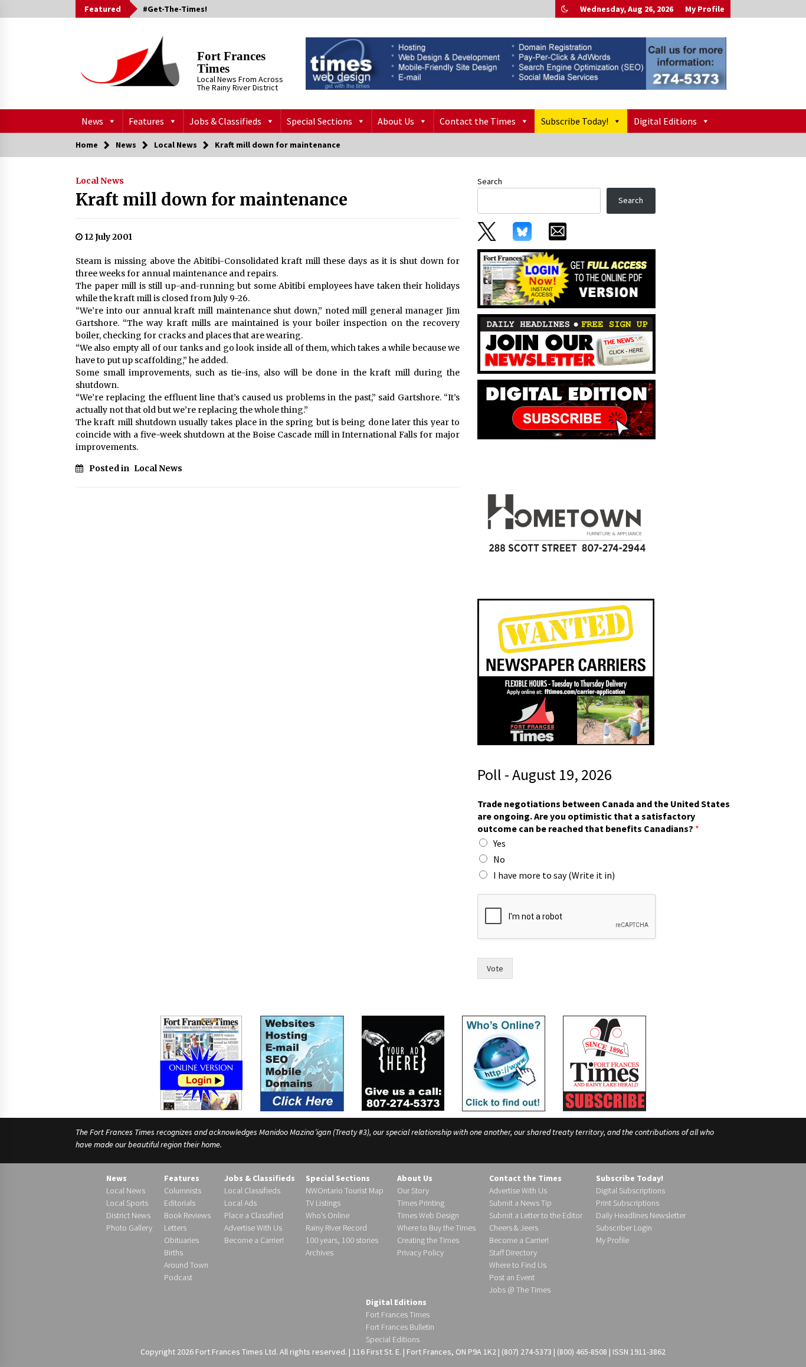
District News (128, 1215)
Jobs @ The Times (520, 1289)
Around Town (186, 1265)
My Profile (705, 9)
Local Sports (127, 1203)
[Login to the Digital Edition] (201, 1061)
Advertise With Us (253, 1227)
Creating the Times (428, 1240)
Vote (495, 968)
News (92, 121)
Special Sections (319, 121)
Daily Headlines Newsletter (641, 1215)
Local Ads (240, 1203)
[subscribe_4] (566, 343)
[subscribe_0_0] (566, 277)
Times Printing (420, 1203)
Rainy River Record (336, 1227)
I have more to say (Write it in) (554, 875)
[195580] (565, 518)
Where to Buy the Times (436, 1227)
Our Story (413, 1190)
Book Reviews (187, 1215)
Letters (175, 1227)
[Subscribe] (604, 1063)
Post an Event (512, 1277)
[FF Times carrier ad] (565, 671)
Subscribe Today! (574, 121)
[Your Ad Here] (403, 1063)
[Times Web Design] (302, 1062)
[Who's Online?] (503, 1062)
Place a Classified (253, 1215)
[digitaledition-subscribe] (566, 408)
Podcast (178, 1277)
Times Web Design (428, 1215)
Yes (499, 843)
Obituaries (181, 1240)
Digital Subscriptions (630, 1190)
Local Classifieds (252, 1190)
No (499, 859)
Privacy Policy (420, 1252)
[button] (564, 9)
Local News (100, 180)
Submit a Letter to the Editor (535, 1215)
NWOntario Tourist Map (345, 1190)
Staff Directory (513, 1252)
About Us (396, 121)
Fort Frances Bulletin (400, 1327)
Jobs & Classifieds (225, 121)
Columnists (182, 1190)
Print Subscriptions (627, 1203)
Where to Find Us (517, 1265)
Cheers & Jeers (513, 1227)
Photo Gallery (129, 1227)
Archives (319, 1252)
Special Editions (393, 1339)
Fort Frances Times (231, 62)
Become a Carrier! (254, 1240)
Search (489, 181)
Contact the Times (478, 121)
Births (173, 1252)
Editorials (179, 1203)
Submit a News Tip (520, 1203)
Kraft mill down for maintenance (212, 199)
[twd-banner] (516, 63)
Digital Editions (665, 121)
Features (146, 121)
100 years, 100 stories (342, 1240)
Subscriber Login (624, 1227)
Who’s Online (327, 1215)
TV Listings (323, 1203)
